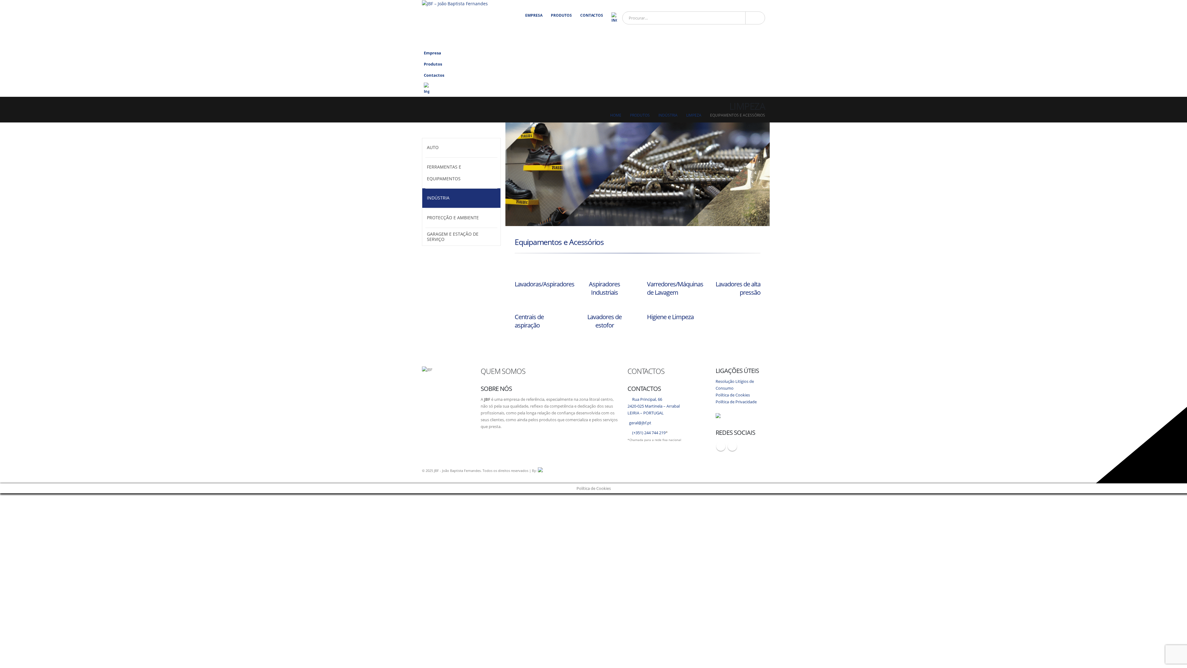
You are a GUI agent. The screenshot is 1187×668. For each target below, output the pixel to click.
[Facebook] (745, 41)
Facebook (720, 446)
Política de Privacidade (736, 402)
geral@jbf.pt (640, 423)
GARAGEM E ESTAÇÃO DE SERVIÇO (453, 236)
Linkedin (732, 446)
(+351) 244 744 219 (649, 432)
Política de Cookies (733, 395)
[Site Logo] (455, 3)
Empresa (533, 15)
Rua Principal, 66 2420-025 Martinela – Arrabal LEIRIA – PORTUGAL (654, 406)
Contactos (591, 15)
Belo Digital (613, 470)
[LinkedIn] (758, 41)
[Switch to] (614, 18)
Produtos (561, 15)
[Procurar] (755, 18)
